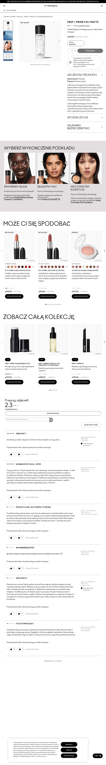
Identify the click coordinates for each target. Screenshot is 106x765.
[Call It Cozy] (12, 266)
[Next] (33, 267)
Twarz (26, 16)
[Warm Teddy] (52, 266)
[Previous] (6, 267)
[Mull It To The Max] (45, 266)
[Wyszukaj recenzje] (51, 420)
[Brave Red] (26, 266)
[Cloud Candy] (80, 266)
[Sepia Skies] (94, 266)
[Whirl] (56, 266)
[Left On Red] (29, 266)
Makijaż (19, 16)
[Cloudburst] (87, 266)
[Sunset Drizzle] (76, 266)
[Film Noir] (22, 266)
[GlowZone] (90, 266)
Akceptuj (69, 744)
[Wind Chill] (83, 266)
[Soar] (59, 266)
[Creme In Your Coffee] (19, 266)
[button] (98, 755)
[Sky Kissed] (73, 266)
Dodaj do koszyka (14, 296)
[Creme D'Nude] (8, 266)
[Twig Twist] (63, 266)
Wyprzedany (90, 51)
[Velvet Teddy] (41, 266)
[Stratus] (97, 266)
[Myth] (15, 266)
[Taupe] (49, 266)
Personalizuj (69, 755)
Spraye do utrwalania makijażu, (41, 16)
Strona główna (9, 16)
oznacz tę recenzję (31, 454)
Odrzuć (69, 750)
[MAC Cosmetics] (51, 6)
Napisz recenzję (53, 413)
